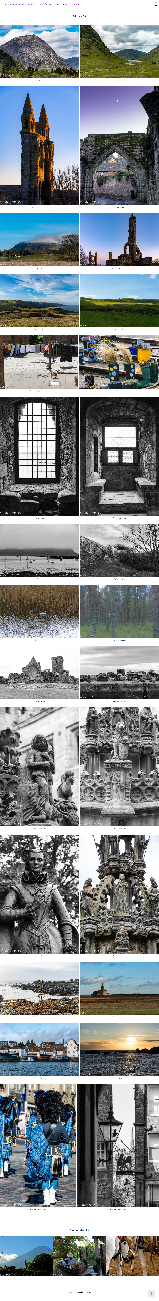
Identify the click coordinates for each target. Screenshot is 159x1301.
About (66, 4)
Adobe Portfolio (84, 1292)
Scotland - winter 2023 (15, 4)
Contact (75, 4)
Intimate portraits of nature (40, 4)
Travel (57, 4)
